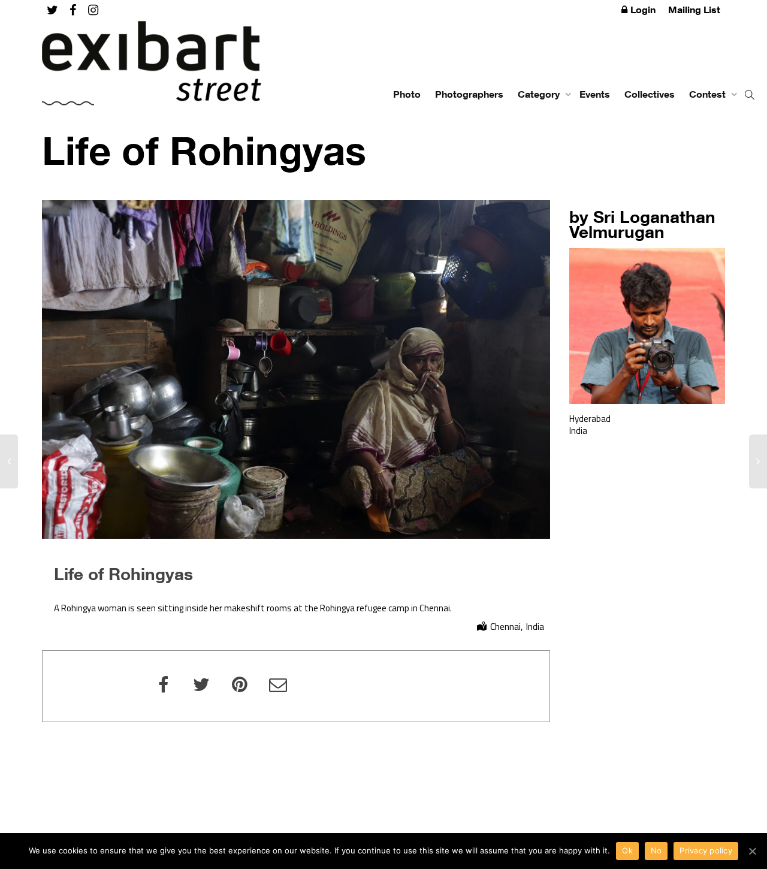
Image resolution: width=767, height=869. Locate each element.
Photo (407, 94)
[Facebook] (73, 10)
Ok (627, 850)
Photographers (469, 94)
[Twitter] (52, 10)
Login (643, 10)
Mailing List (694, 10)
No (656, 850)
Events (594, 94)
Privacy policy (706, 850)
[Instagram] (93, 10)
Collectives (649, 94)
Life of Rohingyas (123, 573)
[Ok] (752, 851)
